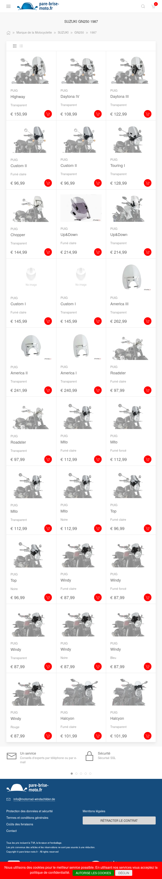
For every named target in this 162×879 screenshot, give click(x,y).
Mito (64, 441)
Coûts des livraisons (19, 824)
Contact (11, 831)
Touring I (117, 165)
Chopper (18, 234)
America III (119, 303)
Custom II (19, 165)
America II (19, 372)
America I (69, 372)
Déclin (123, 873)
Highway (18, 96)
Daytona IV (70, 96)
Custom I (18, 303)
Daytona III (119, 96)
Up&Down (69, 234)
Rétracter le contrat (119, 820)
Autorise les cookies (93, 873)
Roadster (118, 372)
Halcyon (67, 718)
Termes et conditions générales (27, 817)
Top (113, 511)
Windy (66, 580)
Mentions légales (94, 811)
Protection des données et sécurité (29, 811)
